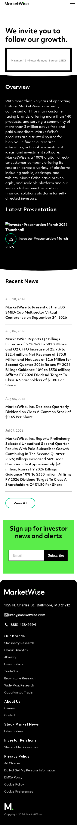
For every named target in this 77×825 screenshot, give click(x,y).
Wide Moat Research (19, 685)
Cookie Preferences (18, 791)
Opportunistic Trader (19, 692)
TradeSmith (12, 671)
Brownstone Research (20, 678)
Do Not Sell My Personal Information (29, 770)
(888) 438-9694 (22, 624)
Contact (9, 715)
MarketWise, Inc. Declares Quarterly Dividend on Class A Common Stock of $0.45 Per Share (38, 411)
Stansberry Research (19, 643)
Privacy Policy (16, 756)
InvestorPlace (14, 664)
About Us (12, 701)
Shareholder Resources (21, 747)
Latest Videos (14, 731)
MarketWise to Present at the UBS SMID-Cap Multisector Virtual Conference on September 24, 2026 (36, 312)
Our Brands (14, 636)
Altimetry (10, 657)
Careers (10, 708)
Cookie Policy (14, 784)
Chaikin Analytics (16, 650)
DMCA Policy (13, 777)
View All (20, 503)
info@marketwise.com (27, 615)
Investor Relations (20, 740)
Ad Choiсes (12, 763)
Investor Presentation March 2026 (36, 242)
